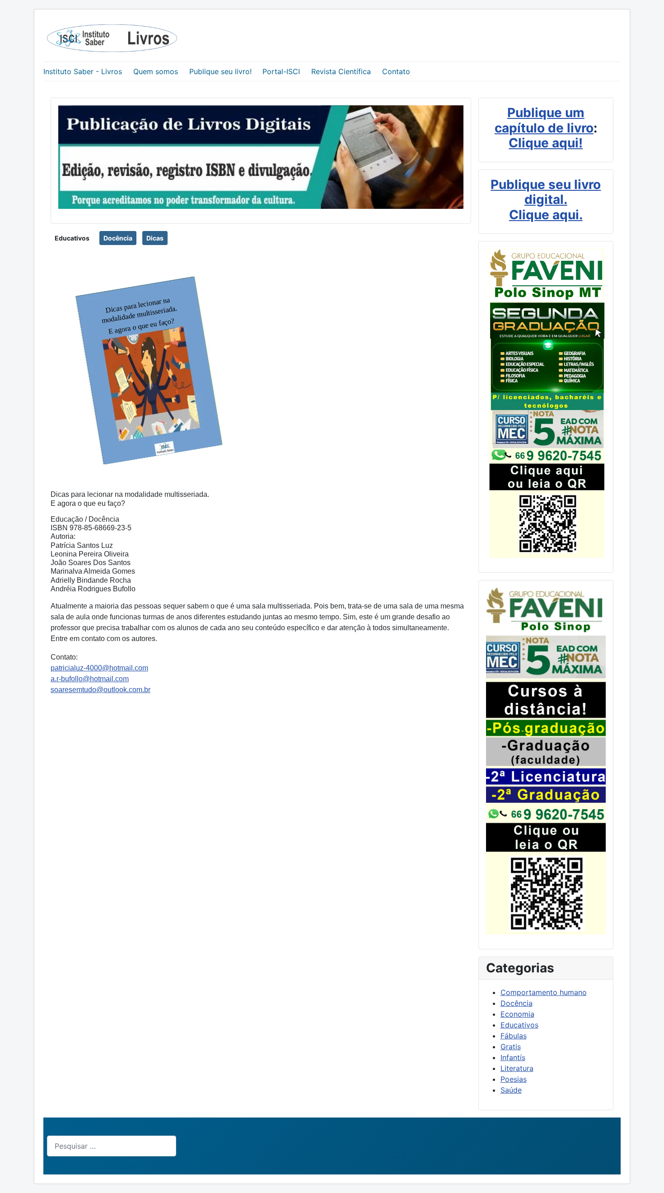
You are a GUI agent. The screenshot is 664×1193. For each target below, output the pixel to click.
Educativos (72, 238)
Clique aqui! (546, 143)
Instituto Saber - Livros (82, 71)
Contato (396, 71)
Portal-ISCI (281, 71)
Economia (517, 1014)
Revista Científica (341, 71)
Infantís (512, 1057)
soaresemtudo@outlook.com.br (100, 689)
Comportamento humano (543, 992)
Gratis (510, 1046)
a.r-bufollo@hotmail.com (90, 679)
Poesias (513, 1079)
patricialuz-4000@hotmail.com (99, 668)
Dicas (155, 238)
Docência (117, 238)
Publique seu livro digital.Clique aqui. (546, 199)
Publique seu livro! (220, 71)
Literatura (516, 1068)
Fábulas (513, 1035)
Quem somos (155, 71)
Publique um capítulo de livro (544, 120)
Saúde (511, 1089)
